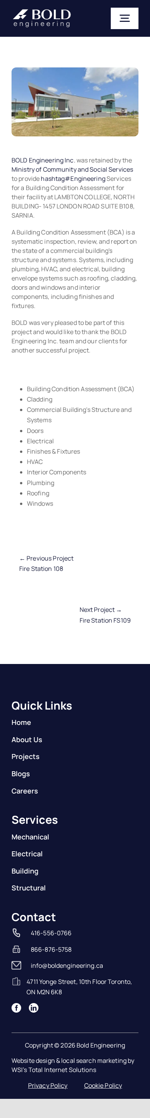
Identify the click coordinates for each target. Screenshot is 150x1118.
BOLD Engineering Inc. (43, 160)
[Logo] (42, 11)
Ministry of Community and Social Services (72, 169)
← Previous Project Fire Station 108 (46, 563)
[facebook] (16, 1008)
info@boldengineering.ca (67, 965)
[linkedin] (33, 1008)
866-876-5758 (51, 949)
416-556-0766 (51, 933)
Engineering (73, 178)
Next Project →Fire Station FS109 (105, 614)
